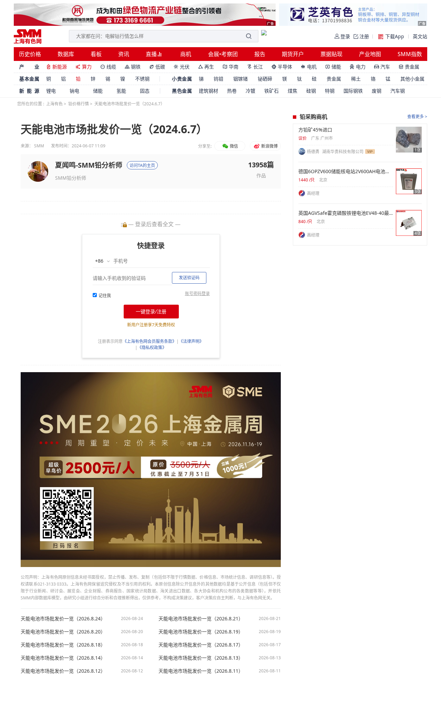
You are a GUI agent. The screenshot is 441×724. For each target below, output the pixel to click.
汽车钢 (397, 90)
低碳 (157, 66)
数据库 (66, 54)
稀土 (356, 78)
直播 (152, 54)
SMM (39, 146)
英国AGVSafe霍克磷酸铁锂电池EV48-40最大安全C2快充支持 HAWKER (345, 213)
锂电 (51, 90)
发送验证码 (189, 278)
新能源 (56, 66)
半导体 (281, 66)
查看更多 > (417, 116)
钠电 (74, 90)
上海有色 (54, 104)
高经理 (313, 193)
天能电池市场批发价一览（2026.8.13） (200, 658)
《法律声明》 (191, 341)
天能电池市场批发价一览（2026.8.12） (63, 671)
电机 (309, 66)
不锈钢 (142, 78)
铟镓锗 (240, 78)
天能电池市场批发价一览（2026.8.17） (200, 645)
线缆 (108, 66)
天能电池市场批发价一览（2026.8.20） (63, 632)
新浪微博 (269, 146)
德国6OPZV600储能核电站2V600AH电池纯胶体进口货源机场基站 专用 (345, 171)
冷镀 (250, 90)
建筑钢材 (208, 90)
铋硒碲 (265, 78)
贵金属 (409, 66)
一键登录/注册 (151, 311)
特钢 (330, 90)
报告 (259, 54)
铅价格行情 (78, 104)
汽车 (382, 66)
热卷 (232, 90)
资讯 (123, 54)
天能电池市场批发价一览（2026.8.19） (200, 632)
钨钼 (218, 78)
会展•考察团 (223, 54)
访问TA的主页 (142, 165)
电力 (358, 66)
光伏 (181, 66)
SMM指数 (410, 54)
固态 (145, 90)
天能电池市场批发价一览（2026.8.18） (63, 645)
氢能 (121, 90)
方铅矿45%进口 (315, 130)
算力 (83, 66)
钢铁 (133, 66)
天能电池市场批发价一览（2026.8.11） (200, 671)
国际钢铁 (353, 90)
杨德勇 (313, 152)
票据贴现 (331, 54)
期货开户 (293, 54)
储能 (333, 66)
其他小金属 (412, 78)
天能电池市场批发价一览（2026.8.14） (63, 658)
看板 (96, 54)
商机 (185, 54)
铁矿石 (271, 90)
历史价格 (30, 54)
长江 (255, 66)
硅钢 (311, 90)
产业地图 (370, 54)
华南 (230, 66)
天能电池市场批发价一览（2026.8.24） (63, 619)
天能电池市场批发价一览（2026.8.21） (200, 619)
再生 (206, 66)
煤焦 (292, 90)
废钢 (376, 90)
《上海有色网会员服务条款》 (149, 341)
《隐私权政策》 (151, 347)
